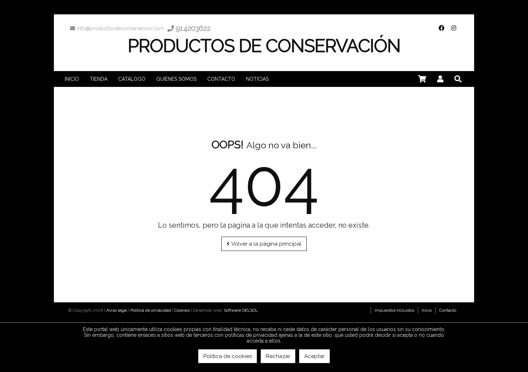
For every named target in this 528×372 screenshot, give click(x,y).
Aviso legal (116, 310)
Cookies (182, 310)
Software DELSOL (241, 310)
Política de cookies (227, 356)
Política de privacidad (150, 310)
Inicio (427, 310)
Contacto (447, 310)
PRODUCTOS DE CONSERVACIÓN (264, 45)
